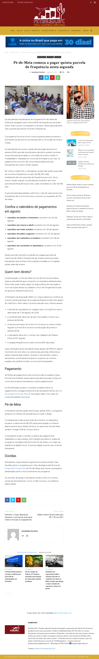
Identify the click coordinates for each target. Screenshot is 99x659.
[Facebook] (91, 2)
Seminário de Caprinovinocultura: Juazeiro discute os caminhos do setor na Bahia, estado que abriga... (80, 208)
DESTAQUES (15, 52)
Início (6, 52)
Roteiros (35, 30)
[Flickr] (24, 536)
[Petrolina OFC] (49, 13)
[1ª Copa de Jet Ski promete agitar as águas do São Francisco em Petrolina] (71, 142)
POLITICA (57, 57)
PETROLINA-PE (62, 30)
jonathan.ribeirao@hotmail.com (44, 648)
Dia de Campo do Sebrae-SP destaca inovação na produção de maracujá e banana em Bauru (33, 576)
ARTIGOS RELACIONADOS (26, 552)
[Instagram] (95, 2)
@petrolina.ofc (63, 613)
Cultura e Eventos (48, 30)
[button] (91, 31)
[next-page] (10, 593)
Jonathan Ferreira (38, 72)
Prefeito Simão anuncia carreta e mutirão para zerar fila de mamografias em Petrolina (13, 576)
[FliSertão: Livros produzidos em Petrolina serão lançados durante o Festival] (71, 153)
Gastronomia (76, 30)
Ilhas (26, 30)
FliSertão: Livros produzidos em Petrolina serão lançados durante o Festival (86, 152)
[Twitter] (46, 77)
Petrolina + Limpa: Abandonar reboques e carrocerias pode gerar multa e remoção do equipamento (18, 517)
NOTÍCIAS (50, 57)
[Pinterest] (52, 77)
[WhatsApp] (57, 77)
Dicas (19, 30)
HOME (13, 30)
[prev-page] (6, 593)
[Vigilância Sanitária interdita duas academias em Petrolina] (71, 163)
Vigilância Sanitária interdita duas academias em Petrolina (86, 164)
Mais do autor (45, 552)
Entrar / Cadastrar (25, 2)
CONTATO (85, 30)
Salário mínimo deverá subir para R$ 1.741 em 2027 (50, 516)
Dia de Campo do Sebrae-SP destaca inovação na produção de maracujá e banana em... (79, 197)
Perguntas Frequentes (15, 468)
